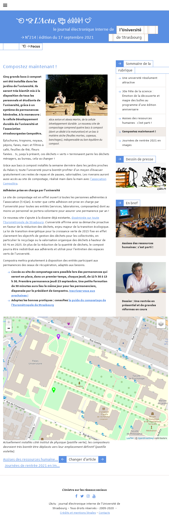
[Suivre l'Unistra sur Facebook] (76, 496)
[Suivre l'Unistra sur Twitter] (82, 496)
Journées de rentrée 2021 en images (141, 143)
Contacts (104, 512)
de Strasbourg (129, 37)
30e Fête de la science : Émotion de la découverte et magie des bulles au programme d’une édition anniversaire (141, 100)
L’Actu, (45, 20)
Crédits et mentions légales (78, 512)
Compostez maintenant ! (139, 131)
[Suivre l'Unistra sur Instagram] (88, 496)
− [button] (8, 328)
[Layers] (160, 323)
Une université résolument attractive (139, 80)
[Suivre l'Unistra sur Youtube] (94, 496)
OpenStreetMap (146, 438)
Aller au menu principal (161, 16)
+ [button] (8, 322)
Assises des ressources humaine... (30, 459)
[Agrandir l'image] (77, 95)
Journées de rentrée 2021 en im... (32, 465)
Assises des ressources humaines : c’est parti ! (137, 120)
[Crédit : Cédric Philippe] (141, 178)
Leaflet (130, 438)
